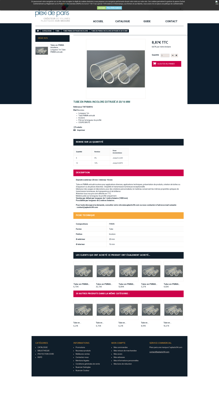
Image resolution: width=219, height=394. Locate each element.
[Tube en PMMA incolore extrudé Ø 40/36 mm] (128, 271)
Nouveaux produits (83, 351)
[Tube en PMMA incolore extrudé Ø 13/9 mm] (151, 271)
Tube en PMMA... (81, 284)
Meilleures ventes (83, 354)
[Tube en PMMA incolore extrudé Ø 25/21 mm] (174, 310)
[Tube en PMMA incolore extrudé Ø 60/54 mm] (106, 271)
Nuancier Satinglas (83, 367)
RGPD (40, 357)
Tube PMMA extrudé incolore (75, 31)
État (75, 110)
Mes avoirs (118, 354)
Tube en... (77, 323)
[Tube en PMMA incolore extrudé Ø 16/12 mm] (83, 271)
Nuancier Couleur (82, 370)
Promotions (80, 347)
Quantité (155, 55)
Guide (147, 21)
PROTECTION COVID (46, 354)
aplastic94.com (176, 347)
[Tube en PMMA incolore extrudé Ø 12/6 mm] (83, 310)
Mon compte (118, 343)
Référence (77, 107)
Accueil (98, 21)
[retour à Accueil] (37, 30)
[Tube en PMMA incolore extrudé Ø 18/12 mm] (151, 310)
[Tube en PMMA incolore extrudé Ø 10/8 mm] (174, 271)
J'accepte (101, 8)
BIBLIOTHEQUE (44, 351)
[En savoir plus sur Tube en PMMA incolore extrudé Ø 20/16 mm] (41, 50)
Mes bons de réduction (123, 364)
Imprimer (81, 130)
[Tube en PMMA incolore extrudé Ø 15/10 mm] (128, 310)
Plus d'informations (114, 8)
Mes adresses (119, 357)
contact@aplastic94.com (87, 207)
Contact (171, 21)
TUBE (57, 31)
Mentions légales (82, 361)
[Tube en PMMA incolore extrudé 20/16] (116, 69)
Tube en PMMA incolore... (57, 46)
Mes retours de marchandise (125, 351)
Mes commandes (121, 347)
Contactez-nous (82, 357)
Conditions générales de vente (88, 364)
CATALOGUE (122, 21)
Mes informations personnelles (126, 361)
